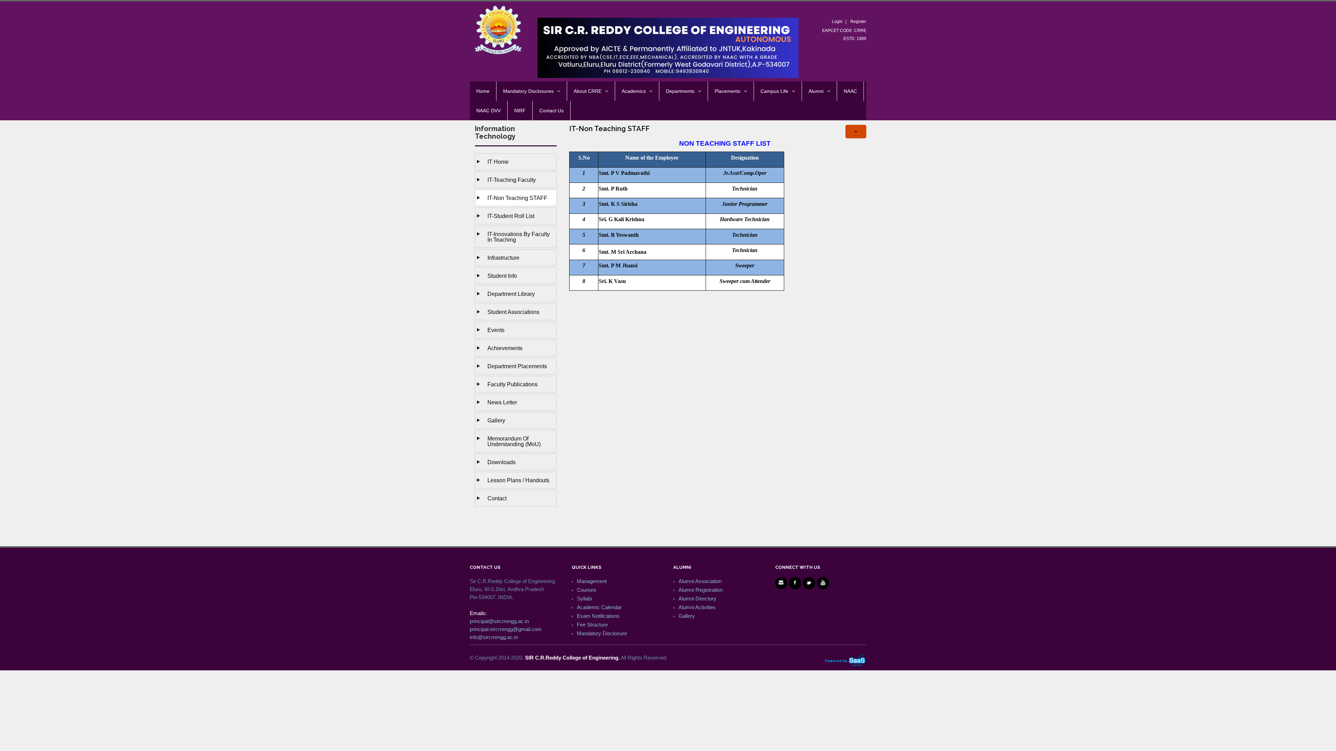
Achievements (505, 348)
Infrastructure (503, 258)
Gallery (496, 420)
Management (592, 581)
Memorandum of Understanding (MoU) (514, 441)
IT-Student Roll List (510, 216)
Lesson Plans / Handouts (518, 480)
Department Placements (517, 366)
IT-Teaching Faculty (511, 180)
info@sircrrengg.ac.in (494, 637)
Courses (586, 590)
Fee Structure (592, 625)
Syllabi (584, 598)
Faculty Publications (512, 384)
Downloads (501, 462)
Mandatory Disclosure (602, 633)
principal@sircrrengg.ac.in (499, 621)
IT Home (498, 162)
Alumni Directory (697, 598)
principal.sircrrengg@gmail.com (506, 629)
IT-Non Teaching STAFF (517, 198)
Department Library (511, 294)
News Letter (502, 402)
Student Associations (513, 312)
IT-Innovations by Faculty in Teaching (518, 237)
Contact (497, 498)
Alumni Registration (700, 590)
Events (495, 330)
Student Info (502, 276)
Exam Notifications (598, 616)
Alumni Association (700, 581)
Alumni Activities (697, 607)
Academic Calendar (599, 607)
